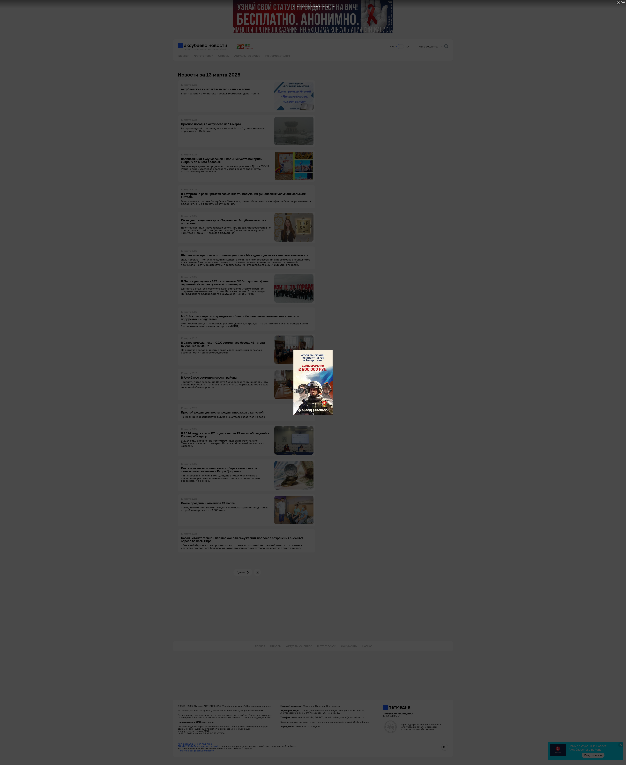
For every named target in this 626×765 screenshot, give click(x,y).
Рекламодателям (277, 55)
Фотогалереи (203, 55)
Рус (392, 46)
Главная (183, 55)
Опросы (223, 55)
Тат (408, 46)
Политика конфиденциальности (196, 750)
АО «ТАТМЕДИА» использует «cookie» (199, 746)
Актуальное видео (247, 55)
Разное (367, 646)
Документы (349, 646)
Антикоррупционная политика (195, 743)
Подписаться (593, 755)
